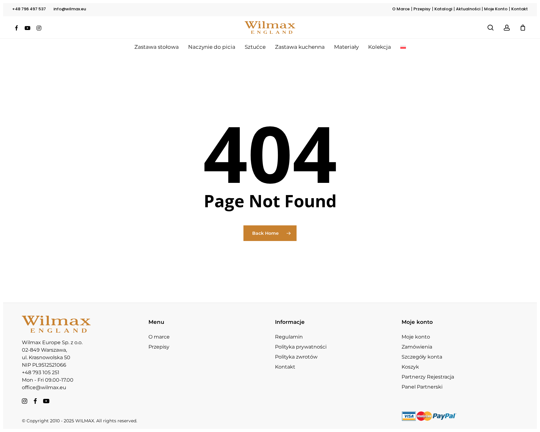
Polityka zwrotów (296, 357)
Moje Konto (496, 9)
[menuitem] (403, 47)
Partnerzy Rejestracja (428, 377)
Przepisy (422, 9)
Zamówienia (417, 347)
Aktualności (468, 9)
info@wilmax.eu (69, 9)
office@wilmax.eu (44, 387)
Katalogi (443, 9)
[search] (490, 27)
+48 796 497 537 (29, 9)
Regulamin (289, 337)
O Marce (401, 9)
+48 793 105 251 (40, 372)
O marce (159, 337)
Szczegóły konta (422, 357)
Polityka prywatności (301, 347)
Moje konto (416, 337)
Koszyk (410, 367)
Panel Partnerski (422, 387)
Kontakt (519, 9)
